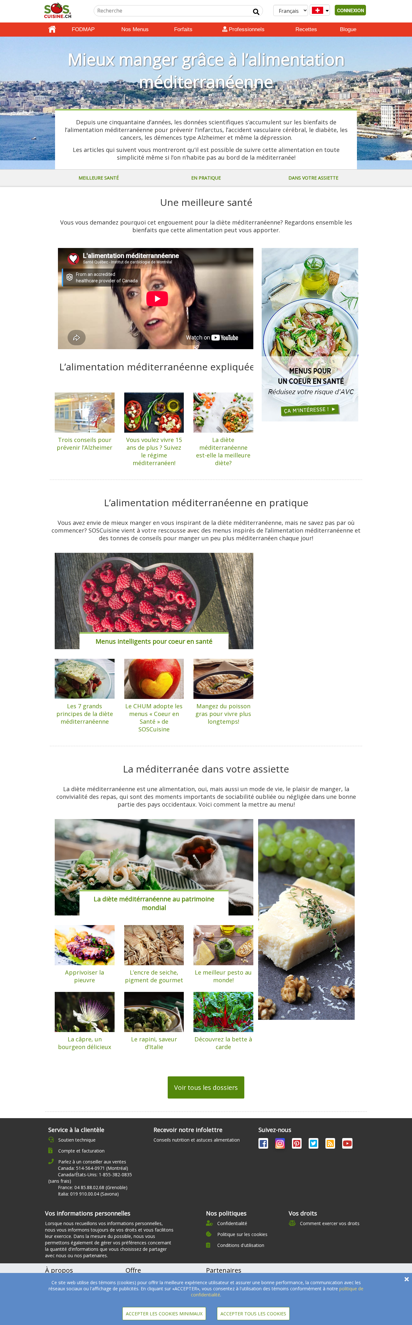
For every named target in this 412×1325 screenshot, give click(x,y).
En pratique (206, 178)
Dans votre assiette (313, 178)
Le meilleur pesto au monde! (223, 976)
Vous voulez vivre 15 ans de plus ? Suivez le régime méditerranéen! (154, 451)
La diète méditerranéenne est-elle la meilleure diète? (223, 451)
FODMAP (83, 29)
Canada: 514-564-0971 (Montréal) (93, 1168)
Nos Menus (135, 29)
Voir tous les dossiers (206, 1087)
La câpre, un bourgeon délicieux (84, 1043)
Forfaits (183, 29)
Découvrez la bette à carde (223, 1043)
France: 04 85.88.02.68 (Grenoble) (92, 1187)
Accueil (52, 29)
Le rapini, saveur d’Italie (154, 1043)
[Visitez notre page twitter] (314, 1145)
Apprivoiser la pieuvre (84, 976)
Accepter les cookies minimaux (164, 1314)
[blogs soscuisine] (330, 1145)
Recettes (306, 29)
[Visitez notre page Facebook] (263, 1145)
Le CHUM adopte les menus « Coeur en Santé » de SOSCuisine (154, 717)
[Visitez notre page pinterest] (297, 1145)
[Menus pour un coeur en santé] (310, 334)
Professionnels (246, 29)
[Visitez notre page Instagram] (280, 1145)
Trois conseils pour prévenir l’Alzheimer (84, 443)
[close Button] (406, 1279)
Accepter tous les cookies (253, 1314)
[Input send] (256, 12)
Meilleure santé (99, 178)
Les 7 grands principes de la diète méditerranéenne (84, 713)
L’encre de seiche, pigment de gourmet (154, 976)
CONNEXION (350, 10)
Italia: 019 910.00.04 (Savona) (88, 1194)
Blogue (348, 29)
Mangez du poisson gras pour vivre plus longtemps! (223, 713)
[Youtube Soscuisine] (347, 1145)
